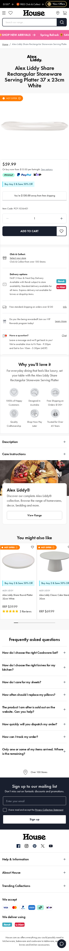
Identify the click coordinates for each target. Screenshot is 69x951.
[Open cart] (65, 13)
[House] (34, 13)
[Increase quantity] (53, 218)
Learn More (61, 321)
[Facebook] (18, 846)
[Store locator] (58, 13)
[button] (61, 231)
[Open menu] (4, 13)
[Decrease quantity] (15, 218)
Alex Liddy (7, 590)
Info (65, 306)
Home (5, 44)
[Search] (62, 22)
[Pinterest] (34, 846)
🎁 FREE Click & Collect (22, 4)
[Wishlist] (10, 13)
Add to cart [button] (29, 231)
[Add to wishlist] (32, 547)
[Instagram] (26, 846)
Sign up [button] (34, 819)
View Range (34, 515)
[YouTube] (51, 846)
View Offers (56, 3)
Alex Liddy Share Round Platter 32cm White (17, 596)
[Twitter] (43, 846)
